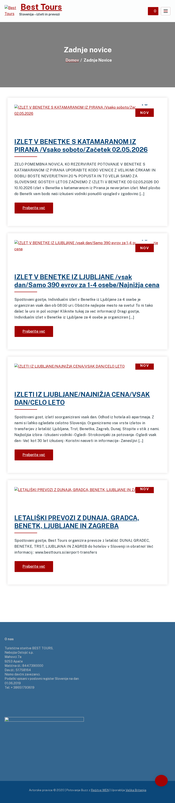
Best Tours (41, 7)
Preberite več (34, 208)
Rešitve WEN (100, 790)
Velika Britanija (136, 790)
